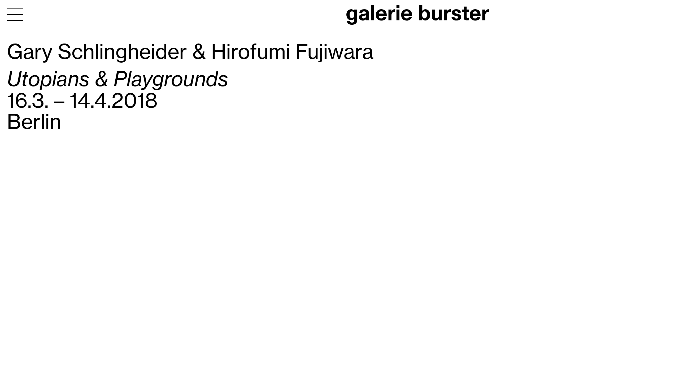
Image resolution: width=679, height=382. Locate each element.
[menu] (15, 14)
